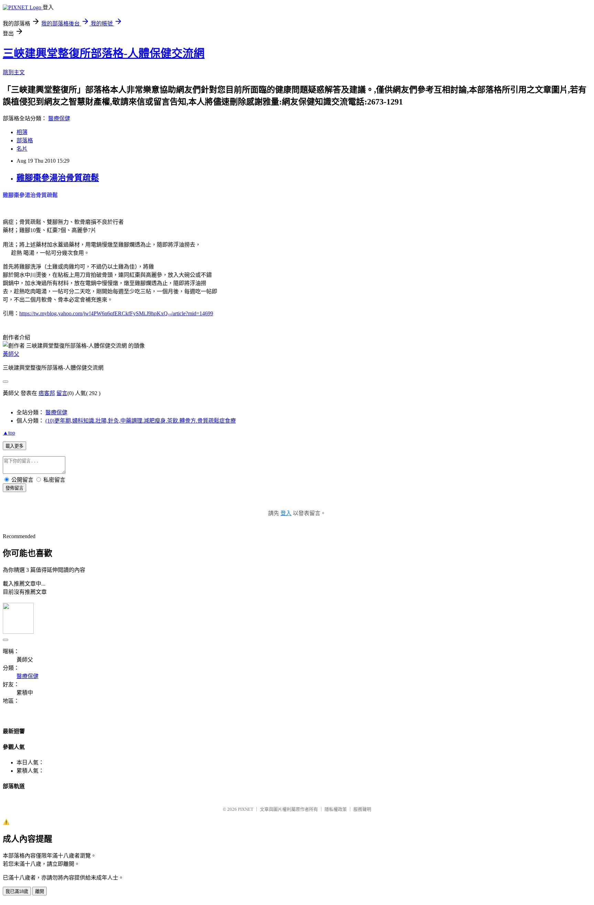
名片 (22, 149)
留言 (61, 393)
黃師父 (11, 354)
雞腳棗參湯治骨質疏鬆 (57, 177)
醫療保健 (59, 118)
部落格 (24, 140)
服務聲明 (362, 809)
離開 (39, 891)
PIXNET (245, 809)
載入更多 (14, 446)
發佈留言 (14, 488)
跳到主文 (14, 72)
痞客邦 (46, 393)
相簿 (22, 132)
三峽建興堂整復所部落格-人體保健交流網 (104, 53)
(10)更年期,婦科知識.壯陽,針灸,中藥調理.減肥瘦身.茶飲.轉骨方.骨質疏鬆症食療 (140, 421)
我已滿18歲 (17, 891)
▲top (9, 433)
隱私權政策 (335, 809)
